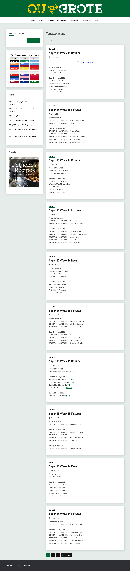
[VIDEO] (70, 371)
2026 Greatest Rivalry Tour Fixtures (21, 120)
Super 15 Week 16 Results (64, 260)
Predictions (42, 20)
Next (69, 555)
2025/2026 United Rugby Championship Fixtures (23, 137)
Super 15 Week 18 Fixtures (65, 109)
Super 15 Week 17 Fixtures (65, 210)
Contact (96, 20)
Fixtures (51, 20)
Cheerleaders (86, 20)
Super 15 (52, 49)
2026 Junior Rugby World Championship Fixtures (23, 103)
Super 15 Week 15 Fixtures (65, 413)
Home (33, 20)
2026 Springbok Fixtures (17, 116)
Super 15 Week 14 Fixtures (65, 513)
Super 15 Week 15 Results (64, 361)
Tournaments (61, 20)
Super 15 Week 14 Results (64, 466)
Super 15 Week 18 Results (64, 53)
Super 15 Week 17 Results (64, 160)
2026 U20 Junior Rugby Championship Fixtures (22, 110)
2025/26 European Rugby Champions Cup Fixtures (23, 130)
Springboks (74, 20)
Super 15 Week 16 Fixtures (65, 310)
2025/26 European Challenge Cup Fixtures (23, 125)
